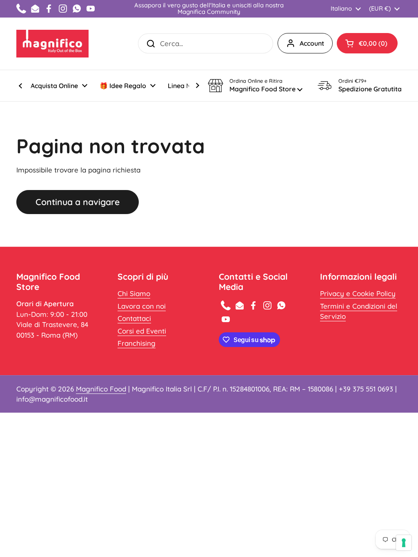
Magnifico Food (101, 389)
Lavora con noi (142, 306)
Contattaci (134, 318)
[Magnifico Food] (52, 43)
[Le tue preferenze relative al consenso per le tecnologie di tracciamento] (403, 542)
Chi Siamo (134, 293)
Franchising (137, 343)
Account (312, 43)
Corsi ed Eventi (142, 331)
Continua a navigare (78, 202)
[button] (367, 43)
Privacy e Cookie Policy (358, 293)
